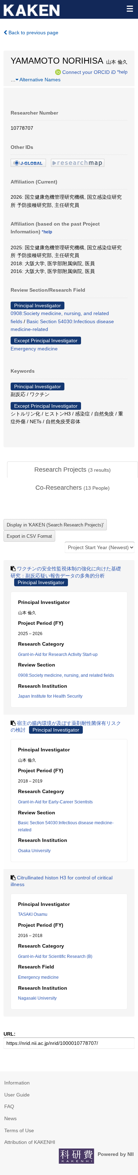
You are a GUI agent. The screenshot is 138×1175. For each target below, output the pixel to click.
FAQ (9, 1106)
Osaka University (34, 850)
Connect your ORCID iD (89, 72)
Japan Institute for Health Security (50, 696)
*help (122, 71)
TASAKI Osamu (32, 914)
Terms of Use (19, 1130)
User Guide (17, 1095)
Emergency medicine (34, 348)
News (10, 1118)
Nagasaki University (37, 998)
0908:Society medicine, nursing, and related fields (66, 675)
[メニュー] (129, 8)
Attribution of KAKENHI (29, 1142)
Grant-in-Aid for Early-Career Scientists (55, 801)
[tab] (72, 469)
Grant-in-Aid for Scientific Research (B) (55, 956)
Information (17, 1083)
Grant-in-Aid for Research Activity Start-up (58, 654)
